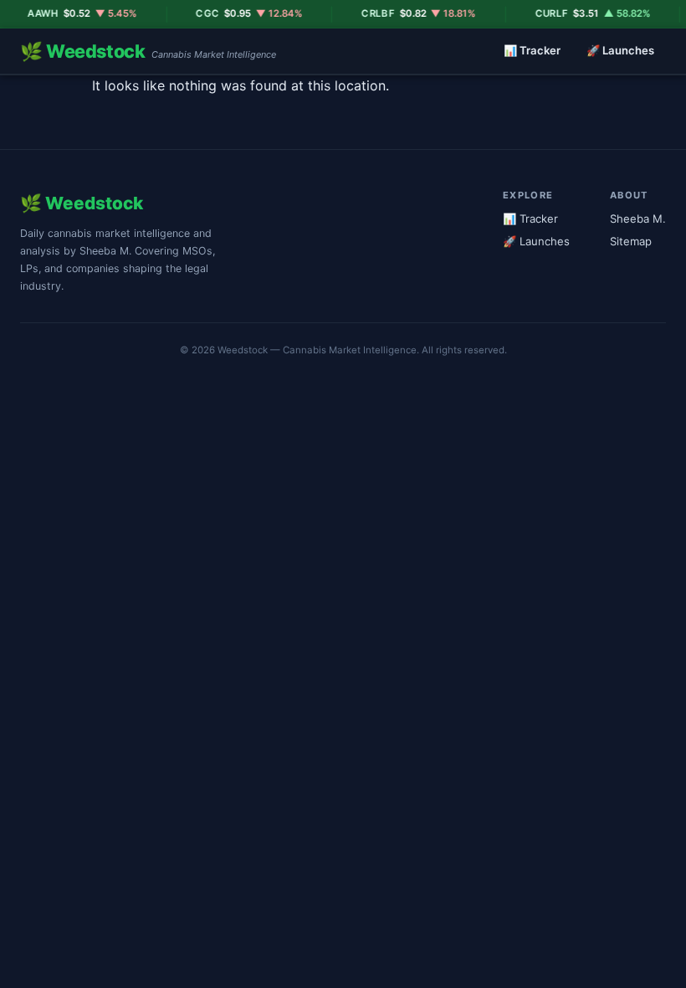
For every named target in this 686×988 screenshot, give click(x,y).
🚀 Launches (620, 50)
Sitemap (631, 241)
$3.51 (583, 13)
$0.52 (73, 13)
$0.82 (409, 13)
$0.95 (240, 13)
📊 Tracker (532, 50)
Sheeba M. (638, 218)
